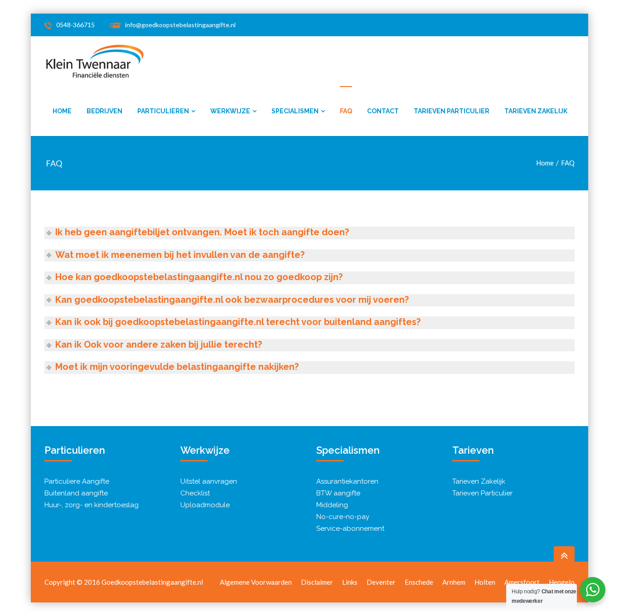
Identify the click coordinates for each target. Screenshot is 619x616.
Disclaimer (317, 582)
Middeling (332, 505)
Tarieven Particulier (482, 493)
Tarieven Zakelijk (478, 481)
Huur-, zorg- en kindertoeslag (91, 505)
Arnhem (453, 582)
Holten (484, 582)
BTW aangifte (338, 493)
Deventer (381, 582)
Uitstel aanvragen (208, 481)
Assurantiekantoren (347, 481)
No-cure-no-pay (342, 517)
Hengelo (562, 582)
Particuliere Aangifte (76, 481)
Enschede (419, 582)
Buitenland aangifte (76, 493)
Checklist (195, 493)
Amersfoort (522, 582)
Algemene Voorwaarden (256, 582)
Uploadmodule (205, 505)
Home (545, 163)
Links (350, 582)
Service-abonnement (350, 528)
